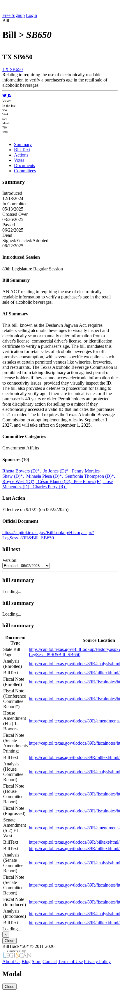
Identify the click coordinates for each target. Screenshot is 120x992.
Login (31, 15)
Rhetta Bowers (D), (22, 470)
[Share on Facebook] (9, 95)
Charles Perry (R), (50, 486)
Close (9, 941)
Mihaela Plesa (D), (45, 476)
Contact (50, 961)
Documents (24, 165)
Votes (19, 160)
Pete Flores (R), (89, 481)
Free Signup (13, 15)
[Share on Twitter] (5, 95)
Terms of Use (70, 961)
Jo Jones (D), (57, 470)
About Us (11, 961)
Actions (21, 154)
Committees (25, 170)
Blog (26, 961)
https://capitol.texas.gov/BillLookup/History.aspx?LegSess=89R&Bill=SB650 (48, 535)
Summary (23, 144)
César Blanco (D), (56, 481)
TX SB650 (12, 69)
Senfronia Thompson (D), (90, 476)
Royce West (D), (20, 481)
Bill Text (22, 149)
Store (36, 961)
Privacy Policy (97, 961)
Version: (9, 560)
